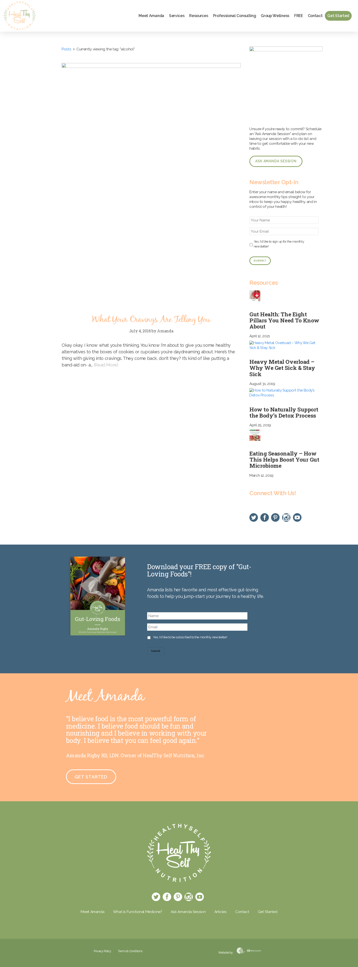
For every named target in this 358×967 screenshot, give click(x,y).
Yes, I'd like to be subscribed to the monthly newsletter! (190, 637)
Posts (66, 49)
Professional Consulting (234, 15)
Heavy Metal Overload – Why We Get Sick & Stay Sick (282, 367)
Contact (315, 15)
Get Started (338, 15)
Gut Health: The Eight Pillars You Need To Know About (284, 320)
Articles (220, 912)
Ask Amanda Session (276, 161)
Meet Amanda (151, 15)
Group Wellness (275, 15)
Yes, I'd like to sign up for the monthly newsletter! (279, 243)
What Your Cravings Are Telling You (151, 320)
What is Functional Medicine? (137, 912)
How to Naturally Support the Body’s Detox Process (283, 412)
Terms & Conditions (130, 951)
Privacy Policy (102, 951)
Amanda (165, 330)
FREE (298, 15)
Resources (198, 15)
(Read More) (106, 364)
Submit (260, 260)
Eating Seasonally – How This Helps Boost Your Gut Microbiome (284, 459)
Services (176, 15)
